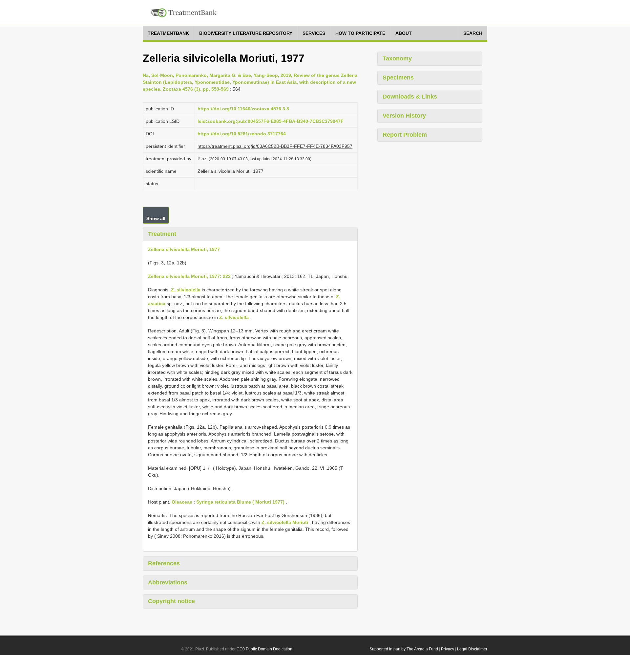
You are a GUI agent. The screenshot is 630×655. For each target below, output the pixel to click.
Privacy (447, 649)
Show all (155, 218)
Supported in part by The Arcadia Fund (403, 649)
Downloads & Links (410, 96)
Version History (404, 115)
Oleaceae (182, 502)
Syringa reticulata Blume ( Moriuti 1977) (240, 502)
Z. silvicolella (185, 289)
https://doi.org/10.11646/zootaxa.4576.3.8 (243, 108)
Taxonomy (397, 58)
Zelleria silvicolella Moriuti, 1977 (184, 249)
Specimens (398, 77)
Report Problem (405, 134)
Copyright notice (171, 601)
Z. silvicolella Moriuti (285, 522)
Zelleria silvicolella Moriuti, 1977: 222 (189, 276)
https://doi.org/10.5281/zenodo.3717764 (242, 133)
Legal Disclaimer (472, 649)
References (164, 563)
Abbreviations (167, 582)
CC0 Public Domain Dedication (264, 649)
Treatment (162, 234)
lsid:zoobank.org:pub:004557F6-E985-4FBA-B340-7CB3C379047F (271, 121)
